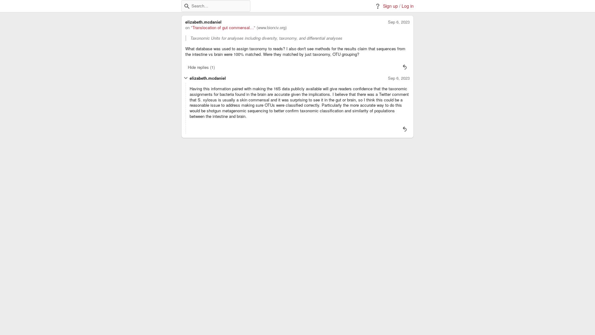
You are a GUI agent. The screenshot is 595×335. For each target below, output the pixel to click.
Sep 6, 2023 (399, 22)
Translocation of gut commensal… (223, 27)
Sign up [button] (390, 6)
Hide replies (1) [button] (201, 67)
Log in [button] (408, 6)
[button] (186, 6)
